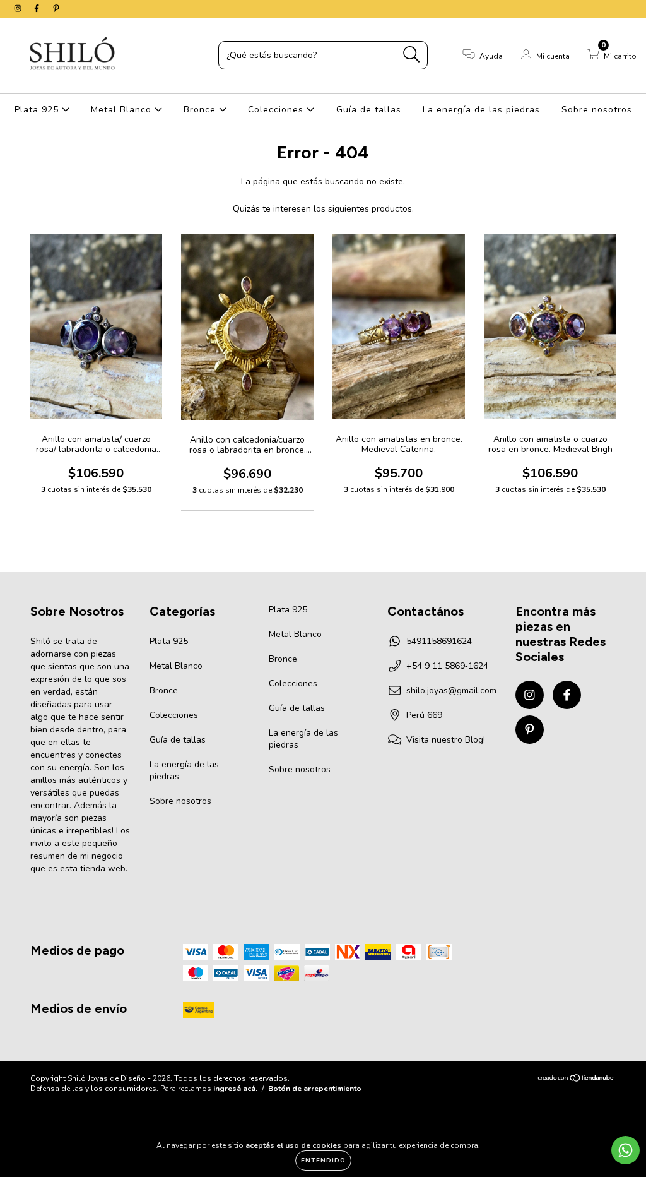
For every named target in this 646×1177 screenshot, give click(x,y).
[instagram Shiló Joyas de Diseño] (18, 9)
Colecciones (277, 110)
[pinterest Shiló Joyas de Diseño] (56, 9)
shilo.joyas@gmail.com (451, 690)
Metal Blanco (123, 110)
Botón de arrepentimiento (314, 1089)
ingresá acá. (235, 1089)
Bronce (201, 110)
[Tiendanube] (576, 1080)
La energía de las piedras (481, 110)
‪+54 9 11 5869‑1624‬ (447, 666)
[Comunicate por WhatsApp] (625, 1150)
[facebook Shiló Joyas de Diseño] (37, 9)
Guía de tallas (368, 110)
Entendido (323, 1160)
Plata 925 (38, 110)
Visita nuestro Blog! (445, 740)
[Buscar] (411, 54)
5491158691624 (439, 641)
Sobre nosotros (596, 110)
